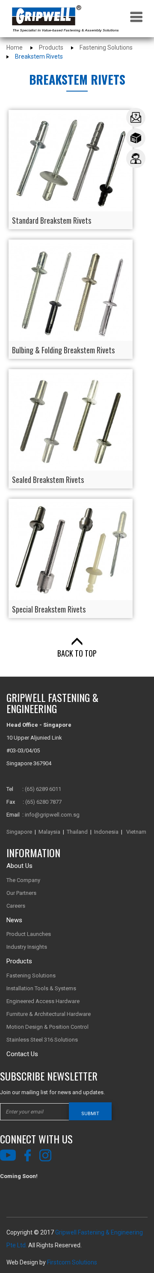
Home (14, 47)
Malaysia (49, 832)
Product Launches (28, 934)
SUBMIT (90, 1113)
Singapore (19, 832)
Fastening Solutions (106, 47)
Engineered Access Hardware (43, 1001)
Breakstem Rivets (39, 56)
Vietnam (136, 832)
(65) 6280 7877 (43, 802)
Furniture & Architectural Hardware (48, 1014)
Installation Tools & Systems (41, 988)
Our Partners (21, 893)
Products (51, 47)
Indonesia (106, 832)
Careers (15, 906)
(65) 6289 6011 (43, 789)
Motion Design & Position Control (47, 1027)
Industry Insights (26, 947)
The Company (23, 880)
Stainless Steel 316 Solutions (42, 1039)
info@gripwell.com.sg (52, 814)
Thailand (77, 832)
